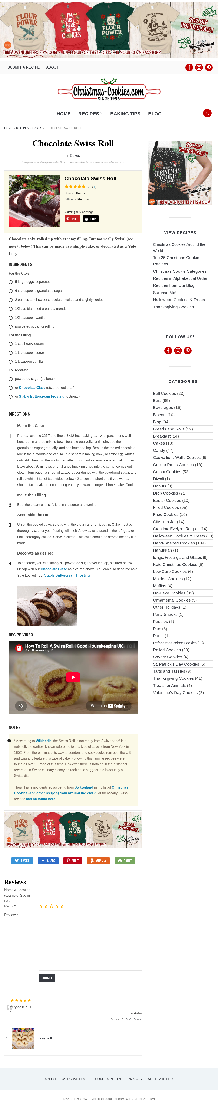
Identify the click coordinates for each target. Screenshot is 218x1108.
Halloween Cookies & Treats (179, 299)
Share (51, 860)
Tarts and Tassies (169, 671)
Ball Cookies (164, 393)
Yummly (101, 860)
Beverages (163, 407)
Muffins (159, 586)
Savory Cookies (167, 657)
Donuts (159, 486)
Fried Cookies (166, 514)
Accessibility (161, 1079)
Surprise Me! (164, 292)
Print (128, 860)
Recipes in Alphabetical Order (180, 278)
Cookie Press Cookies (173, 465)
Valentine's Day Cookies (175, 692)
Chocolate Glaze (32, 387)
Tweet (25, 860)
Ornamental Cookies (172, 600)
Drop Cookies (165, 493)
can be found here (40, 799)
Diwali (158, 479)
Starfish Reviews (134, 1019)
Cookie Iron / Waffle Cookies (177, 457)
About (52, 67)
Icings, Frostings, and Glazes (177, 557)
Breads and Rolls (169, 429)
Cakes (37, 128)
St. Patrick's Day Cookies (176, 664)
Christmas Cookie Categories (180, 271)
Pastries (160, 621)
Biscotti (159, 415)
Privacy (135, 1079)
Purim (158, 636)
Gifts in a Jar (164, 522)
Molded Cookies (168, 579)
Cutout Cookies (167, 472)
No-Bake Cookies (169, 593)
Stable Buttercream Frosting (42, 396)
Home (64, 113)
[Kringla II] (23, 1038)
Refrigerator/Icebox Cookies (174, 643)
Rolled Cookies (167, 650)
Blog (155, 113)
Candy (159, 450)
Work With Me (75, 1079)
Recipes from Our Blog (174, 285)
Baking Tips (125, 113)
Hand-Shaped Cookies (174, 543)
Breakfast (162, 436)
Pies (157, 628)
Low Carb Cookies (170, 571)
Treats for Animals (169, 685)
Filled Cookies (166, 507)
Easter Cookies (167, 500)
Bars (157, 400)
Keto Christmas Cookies (175, 564)
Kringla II (44, 1038)
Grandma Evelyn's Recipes (176, 529)
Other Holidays (166, 607)
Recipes (88, 113)
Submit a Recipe (23, 67)
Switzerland (84, 787)
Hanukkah (162, 550)
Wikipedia (44, 741)
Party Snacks (165, 614)
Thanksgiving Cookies (173, 307)
